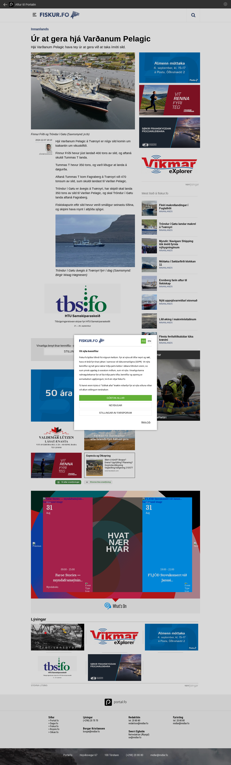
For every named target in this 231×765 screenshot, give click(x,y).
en (149, 341)
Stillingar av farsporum (115, 412)
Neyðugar (115, 405)
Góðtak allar (115, 398)
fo (143, 341)
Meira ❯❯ (146, 422)
